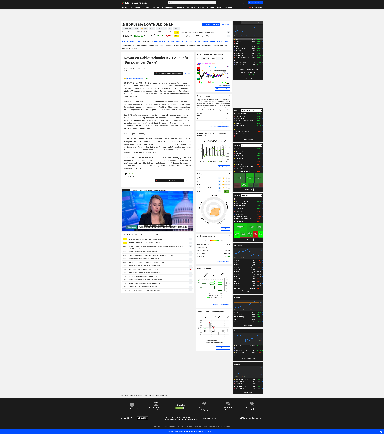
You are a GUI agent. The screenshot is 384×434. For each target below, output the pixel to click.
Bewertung (180, 41)
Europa (244, 23)
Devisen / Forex (238, 245)
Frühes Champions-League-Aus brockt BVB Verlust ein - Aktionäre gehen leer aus (151, 255)
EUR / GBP (237, 262)
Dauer (199, 58)
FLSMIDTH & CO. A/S (242, 206)
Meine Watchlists (248, 139)
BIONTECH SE (240, 118)
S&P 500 (238, 51)
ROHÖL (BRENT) (239, 317)
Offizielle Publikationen (193, 45)
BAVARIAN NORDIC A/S (242, 199)
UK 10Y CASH (240, 388)
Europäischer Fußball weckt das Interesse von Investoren (144, 269)
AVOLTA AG (239, 212)
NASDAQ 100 (239, 55)
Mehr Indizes (248, 78)
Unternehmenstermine (223, 348)
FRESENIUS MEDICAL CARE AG (245, 166)
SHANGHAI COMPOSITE (243, 57)
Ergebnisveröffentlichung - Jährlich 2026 (221, 122)
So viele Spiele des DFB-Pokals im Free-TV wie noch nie (144, 259)
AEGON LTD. (239, 214)
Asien (259, 23)
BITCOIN (238, 345)
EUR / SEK (237, 269)
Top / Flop (228, 7)
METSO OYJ (239, 208)
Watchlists (191, 7)
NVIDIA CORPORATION (242, 131)
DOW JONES (239, 53)
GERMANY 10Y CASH (242, 379)
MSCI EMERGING (241, 62)
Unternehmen (159, 41)
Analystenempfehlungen (140, 45)
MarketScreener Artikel (220, 45)
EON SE (238, 162)
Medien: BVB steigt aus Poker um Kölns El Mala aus (143, 287)
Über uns (180, 426)
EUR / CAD (237, 276)
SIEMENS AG (239, 156)
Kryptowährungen (239, 331)
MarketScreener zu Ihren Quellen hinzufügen (170, 73)
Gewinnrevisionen (204, 268)
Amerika (252, 23)
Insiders (162, 45)
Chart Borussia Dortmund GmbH (210, 54)
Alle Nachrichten (127, 45)
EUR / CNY (237, 281)
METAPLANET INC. (241, 114)
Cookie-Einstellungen (170, 426)
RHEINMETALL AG (241, 129)
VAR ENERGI (239, 221)
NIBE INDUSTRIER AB (242, 201)
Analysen (146, 7)
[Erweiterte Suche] (214, 2)
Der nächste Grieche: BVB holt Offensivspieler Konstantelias (145, 276)
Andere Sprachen (207, 45)
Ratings (198, 41)
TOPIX (237, 60)
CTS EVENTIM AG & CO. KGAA (244, 121)
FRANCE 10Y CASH (241, 386)
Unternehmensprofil (205, 96)
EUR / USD (237, 260)
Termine (156, 7)
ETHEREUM (239, 348)
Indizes (238, 23)
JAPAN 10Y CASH (241, 384)
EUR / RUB (237, 267)
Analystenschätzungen (206, 236)
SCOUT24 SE (239, 151)
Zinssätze (237, 364)
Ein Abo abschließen (255, 3)
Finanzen (170, 41)
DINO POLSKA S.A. (241, 203)
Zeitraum (213, 58)
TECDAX (238, 41)
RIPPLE (238, 355)
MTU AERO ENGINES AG (243, 171)
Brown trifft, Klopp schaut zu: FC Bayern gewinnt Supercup (196, 36)
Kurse (132, 41)
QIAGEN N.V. (239, 169)
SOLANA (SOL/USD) (241, 350)
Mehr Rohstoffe (248, 325)
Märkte (124, 7)
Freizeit (228, 119)
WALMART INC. (240, 125)
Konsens (189, 41)
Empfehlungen (168, 7)
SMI (237, 44)
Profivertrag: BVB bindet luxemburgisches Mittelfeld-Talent (144, 265)
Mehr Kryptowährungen (248, 358)
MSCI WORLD (240, 65)
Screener (210, 7)
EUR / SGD (237, 286)
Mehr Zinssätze (248, 392)
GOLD (236, 312)
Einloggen (243, 3)
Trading (201, 7)
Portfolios (180, 7)
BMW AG (238, 123)
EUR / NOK (237, 272)
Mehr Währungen (248, 292)
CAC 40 (238, 46)
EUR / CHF (237, 265)
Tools (219, 7)
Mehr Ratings (225, 229)
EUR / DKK (237, 274)
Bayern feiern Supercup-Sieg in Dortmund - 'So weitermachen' (197, 32)
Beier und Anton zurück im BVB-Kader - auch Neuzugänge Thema (146, 262)
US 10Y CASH (240, 381)
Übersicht (125, 41)
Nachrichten (135, 7)
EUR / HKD (237, 283)
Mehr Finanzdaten (224, 167)
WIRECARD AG (240, 133)
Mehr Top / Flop (248, 189)
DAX (237, 39)
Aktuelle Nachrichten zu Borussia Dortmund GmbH (142, 235)
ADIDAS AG (239, 149)
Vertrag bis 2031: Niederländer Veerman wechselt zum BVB (145, 273)
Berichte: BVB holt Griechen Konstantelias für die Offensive (144, 283)
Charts (138, 41)
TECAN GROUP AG (241, 216)
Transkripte (169, 45)
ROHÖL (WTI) (238, 314)
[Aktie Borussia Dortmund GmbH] (149, 78)
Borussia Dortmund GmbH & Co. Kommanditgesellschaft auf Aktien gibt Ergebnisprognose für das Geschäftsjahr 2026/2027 (156, 247)
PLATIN (236, 321)
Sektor (211, 41)
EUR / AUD (237, 279)
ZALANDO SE (240, 158)
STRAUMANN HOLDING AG (243, 219)
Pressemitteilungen (180, 45)
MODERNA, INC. (240, 116)
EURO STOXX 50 (240, 48)
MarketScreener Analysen (129, 48)
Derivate (220, 41)
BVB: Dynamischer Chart (222, 89)
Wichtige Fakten (153, 45)
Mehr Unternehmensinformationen (219, 126)
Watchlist (237, 110)
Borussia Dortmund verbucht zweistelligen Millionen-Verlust (145, 251)
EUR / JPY (237, 288)
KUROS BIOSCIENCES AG (243, 136)
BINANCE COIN (240, 352)
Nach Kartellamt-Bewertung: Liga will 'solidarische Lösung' (144, 290)
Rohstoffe (237, 297)
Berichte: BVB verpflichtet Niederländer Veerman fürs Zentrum (145, 279)
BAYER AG (239, 164)
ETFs (227, 41)
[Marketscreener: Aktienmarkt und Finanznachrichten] (134, 2)
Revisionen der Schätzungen (221, 304)
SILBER (236, 319)
